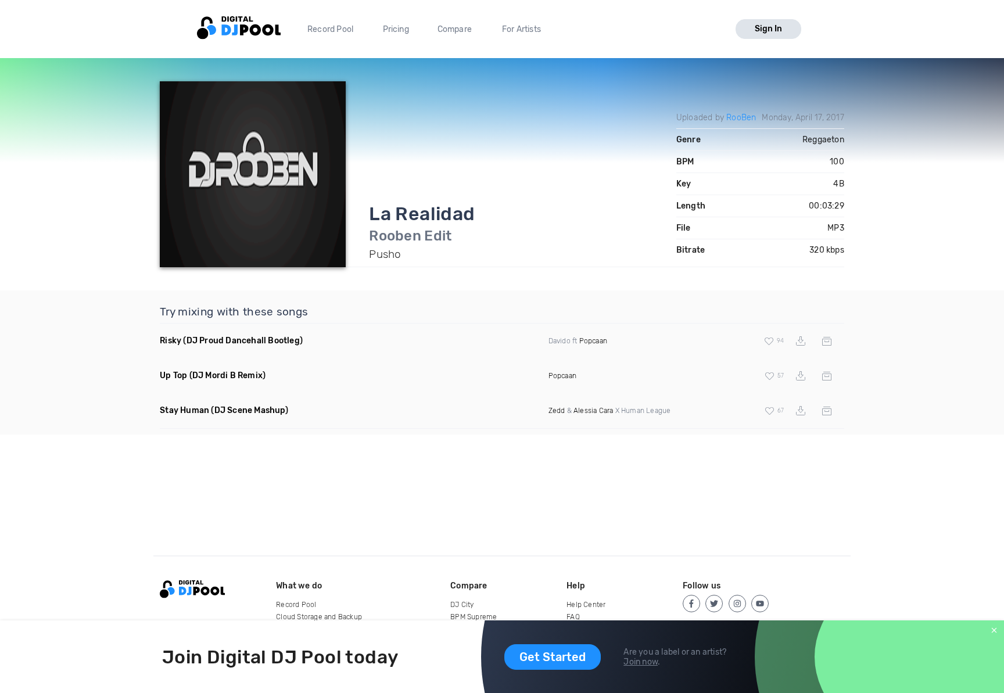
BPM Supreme (473, 617)
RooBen (741, 118)
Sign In (768, 29)
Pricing (396, 29)
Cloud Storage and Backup (319, 617)
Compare (455, 29)
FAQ (573, 617)
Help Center (585, 605)
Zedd (556, 411)
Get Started (552, 657)
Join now (640, 662)
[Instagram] (737, 603)
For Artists (521, 29)
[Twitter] (714, 603)
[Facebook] (691, 603)
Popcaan (593, 341)
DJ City (462, 605)
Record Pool (330, 29)
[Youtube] (760, 603)
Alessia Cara (593, 411)
